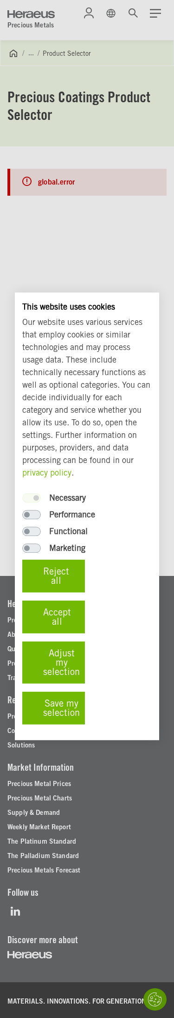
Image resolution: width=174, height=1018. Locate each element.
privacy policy (46, 473)
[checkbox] (31, 498)
